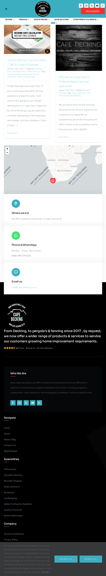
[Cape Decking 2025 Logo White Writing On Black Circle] (43, 2)
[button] (53, 180)
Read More (11, 133)
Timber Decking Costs (26, 77)
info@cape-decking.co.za (24, 287)
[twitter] (92, 6)
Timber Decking (33, 71)
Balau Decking (78, 93)
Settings (45, 572)
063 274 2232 (24, 255)
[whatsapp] (103, 6)
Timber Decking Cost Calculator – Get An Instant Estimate (26, 62)
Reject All (91, 559)
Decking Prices (19, 71)
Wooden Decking (74, 95)
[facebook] (81, 6)
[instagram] (86, 6)
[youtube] (97, 6)
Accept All (66, 559)
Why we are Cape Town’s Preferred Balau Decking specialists (74, 81)
